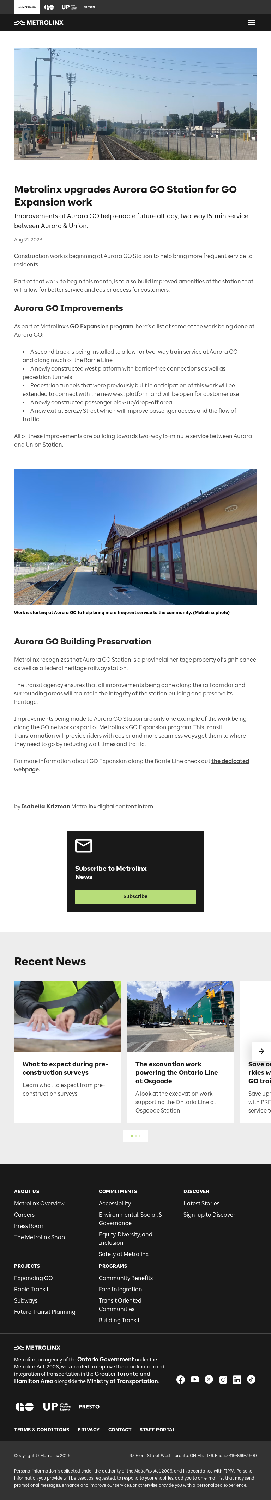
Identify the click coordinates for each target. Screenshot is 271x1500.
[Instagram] (223, 1379)
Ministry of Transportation (122, 1381)
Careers (24, 1214)
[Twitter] (209, 1379)
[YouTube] (194, 1379)
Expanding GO (33, 1278)
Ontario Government (105, 1359)
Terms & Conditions (41, 1430)
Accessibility (115, 1203)
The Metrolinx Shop (39, 1237)
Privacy (89, 1430)
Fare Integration (120, 1289)
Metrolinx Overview (39, 1203)
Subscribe (135, 897)
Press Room (29, 1226)
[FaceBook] (180, 1379)
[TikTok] (251, 1379)
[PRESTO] (89, 1407)
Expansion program (106, 326)
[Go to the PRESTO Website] (89, 7)
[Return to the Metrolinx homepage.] (39, 22)
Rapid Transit (31, 1289)
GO (74, 326)
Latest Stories (201, 1203)
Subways (25, 1300)
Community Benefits (126, 1278)
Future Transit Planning (45, 1312)
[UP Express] (57, 1407)
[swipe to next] (261, 1051)
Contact (120, 1430)
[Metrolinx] (37, 1347)
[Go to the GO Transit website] (49, 7)
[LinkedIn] (237, 1379)
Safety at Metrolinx (124, 1254)
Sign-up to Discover (209, 1214)
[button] (49, 7)
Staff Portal (157, 1430)
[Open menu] (251, 22)
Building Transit (119, 1320)
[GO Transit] (24, 1407)
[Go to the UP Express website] (69, 7)
